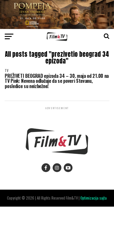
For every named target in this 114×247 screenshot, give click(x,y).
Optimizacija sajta (93, 198)
